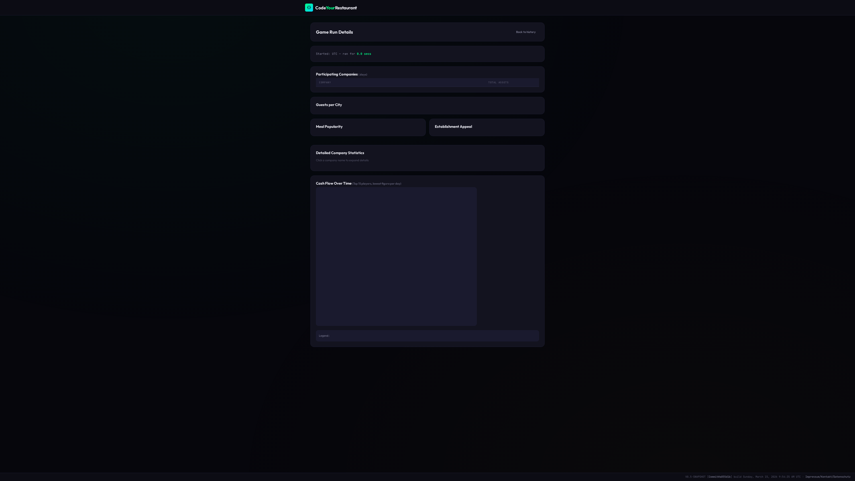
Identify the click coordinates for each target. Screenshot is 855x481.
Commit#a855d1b (720, 477)
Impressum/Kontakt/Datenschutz (828, 477)
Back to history (526, 32)
